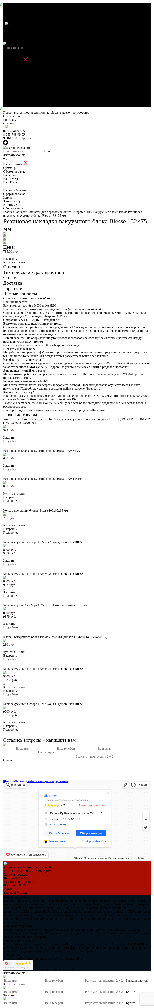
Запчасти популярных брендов (24, 900)
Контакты (10, 16)
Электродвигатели (91, 915)
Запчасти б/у (11, 97)
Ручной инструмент (121, 933)
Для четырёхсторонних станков (71, 904)
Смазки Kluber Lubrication (113, 918)
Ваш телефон (12, 75)
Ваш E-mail (10, 79)
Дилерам (98, 410)
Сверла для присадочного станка (75, 929)
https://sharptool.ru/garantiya (62, 345)
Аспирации (88, 951)
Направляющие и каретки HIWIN (85, 908)
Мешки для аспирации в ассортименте (69, 918)
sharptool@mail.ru (18, 44)
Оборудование (13, 105)
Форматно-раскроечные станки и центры (42, 947)
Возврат (92, 388)
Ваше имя (10, 71)
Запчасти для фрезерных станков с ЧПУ (106, 911)
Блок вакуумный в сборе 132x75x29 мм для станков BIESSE (44, 573)
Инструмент (11, 101)
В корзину (10, 258)
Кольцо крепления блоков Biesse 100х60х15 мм (35, 510)
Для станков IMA (67, 911)
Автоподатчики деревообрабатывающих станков (46, 951)
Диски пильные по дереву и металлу (28, 929)
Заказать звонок (14, 51)
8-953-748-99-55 (14, 31)
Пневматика (112, 915)
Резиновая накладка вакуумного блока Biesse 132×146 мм (42, 478)
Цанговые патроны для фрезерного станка (78, 933)
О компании (11, 12)
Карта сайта (74, 958)
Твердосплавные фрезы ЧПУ (29, 933)
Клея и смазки (108, 929)
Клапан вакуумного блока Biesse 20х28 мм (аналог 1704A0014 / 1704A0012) (55, 637)
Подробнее (10, 441)
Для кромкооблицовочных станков (69, 900)
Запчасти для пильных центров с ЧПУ (36, 908)
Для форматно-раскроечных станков (118, 900)
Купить (131, 991)
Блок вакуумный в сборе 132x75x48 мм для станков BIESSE (44, 704)
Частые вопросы (44, 958)
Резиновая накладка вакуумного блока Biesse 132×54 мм (42, 450)
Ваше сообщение (14, 87)
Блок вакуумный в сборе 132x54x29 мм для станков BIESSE (44, 542)
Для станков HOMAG (40, 911)
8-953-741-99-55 (14, 27)
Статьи (8, 19)
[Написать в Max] (77, 778)
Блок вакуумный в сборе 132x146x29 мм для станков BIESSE (45, 605)
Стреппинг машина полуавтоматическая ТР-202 (36, 944)
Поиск (48, 47)
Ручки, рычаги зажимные (60, 915)
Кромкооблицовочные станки (91, 947)
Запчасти (9, 94)
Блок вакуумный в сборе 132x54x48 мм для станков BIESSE (44, 668)
